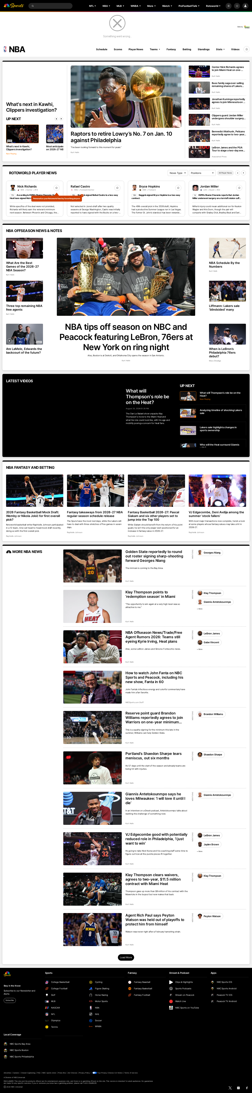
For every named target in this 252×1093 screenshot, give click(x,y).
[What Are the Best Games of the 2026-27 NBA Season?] (24, 248)
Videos (235, 49)
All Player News (225, 173)
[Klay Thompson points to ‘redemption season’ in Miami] (92, 606)
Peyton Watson (212, 916)
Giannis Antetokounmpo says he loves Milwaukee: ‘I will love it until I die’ (155, 798)
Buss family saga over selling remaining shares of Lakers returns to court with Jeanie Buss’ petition (228, 84)
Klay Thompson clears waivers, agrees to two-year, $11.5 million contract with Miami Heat (153, 879)
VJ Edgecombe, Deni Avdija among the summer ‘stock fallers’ (216, 514)
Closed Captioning (28, 1073)
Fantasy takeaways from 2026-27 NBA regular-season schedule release (95, 514)
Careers (16, 1073)
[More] (229, 6)
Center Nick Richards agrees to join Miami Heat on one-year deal (228, 68)
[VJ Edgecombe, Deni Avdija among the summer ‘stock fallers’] (217, 491)
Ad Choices (72, 1073)
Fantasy (171, 49)
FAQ (38, 1073)
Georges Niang (212, 552)
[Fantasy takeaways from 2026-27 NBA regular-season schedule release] (95, 491)
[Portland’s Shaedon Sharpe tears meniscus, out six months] (92, 767)
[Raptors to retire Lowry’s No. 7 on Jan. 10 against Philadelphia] (126, 97)
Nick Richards (27, 186)
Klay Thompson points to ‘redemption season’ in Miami (150, 594)
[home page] (14, 6)
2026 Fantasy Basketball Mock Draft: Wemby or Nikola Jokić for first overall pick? (33, 515)
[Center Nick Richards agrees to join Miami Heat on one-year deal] (199, 72)
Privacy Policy (84, 1073)
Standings (204, 49)
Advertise (7, 1073)
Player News (136, 49)
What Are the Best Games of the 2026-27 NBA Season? (22, 266)
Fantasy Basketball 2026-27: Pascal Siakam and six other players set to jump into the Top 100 (153, 515)
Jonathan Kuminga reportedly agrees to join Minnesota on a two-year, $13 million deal (228, 101)
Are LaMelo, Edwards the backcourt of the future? (24, 350)
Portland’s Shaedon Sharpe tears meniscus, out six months (153, 755)
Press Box (62, 1073)
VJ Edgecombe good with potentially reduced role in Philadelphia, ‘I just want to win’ (156, 838)
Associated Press (219, 157)
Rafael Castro (80, 186)
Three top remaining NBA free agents (24, 307)
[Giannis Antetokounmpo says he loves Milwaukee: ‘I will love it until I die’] (92, 808)
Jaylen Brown (211, 844)
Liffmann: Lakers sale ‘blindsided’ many (224, 307)
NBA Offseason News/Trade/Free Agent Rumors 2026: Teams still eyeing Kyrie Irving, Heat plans (153, 637)
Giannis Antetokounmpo (217, 601)
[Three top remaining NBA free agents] (24, 291)
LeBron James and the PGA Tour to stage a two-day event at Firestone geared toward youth (229, 149)
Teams (154, 49)
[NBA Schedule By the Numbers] (227, 248)
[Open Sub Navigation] (95, 6)
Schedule (101, 49)
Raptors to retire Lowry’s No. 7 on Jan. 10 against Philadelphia (121, 136)
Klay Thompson (212, 593)
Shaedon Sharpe (213, 754)
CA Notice (118, 1073)
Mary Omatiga (215, 361)
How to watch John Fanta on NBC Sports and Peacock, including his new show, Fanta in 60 (154, 677)
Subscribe (10, 1000)
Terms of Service (131, 1073)
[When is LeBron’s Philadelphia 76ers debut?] (227, 334)
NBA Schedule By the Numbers (224, 264)
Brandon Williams (213, 714)
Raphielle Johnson (14, 536)
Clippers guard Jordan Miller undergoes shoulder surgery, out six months (228, 117)
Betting (187, 49)
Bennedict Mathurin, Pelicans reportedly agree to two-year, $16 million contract (228, 133)
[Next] (61, 119)
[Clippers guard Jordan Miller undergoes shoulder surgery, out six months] (199, 120)
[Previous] (56, 119)
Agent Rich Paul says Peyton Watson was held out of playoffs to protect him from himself (154, 919)
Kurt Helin (75, 152)
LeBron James (212, 633)
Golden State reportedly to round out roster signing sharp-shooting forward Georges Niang (154, 556)
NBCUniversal (19, 1077)
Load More (126, 957)
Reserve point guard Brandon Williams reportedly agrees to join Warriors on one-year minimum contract (154, 717)
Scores (118, 49)
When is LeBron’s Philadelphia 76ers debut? (222, 352)
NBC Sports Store (49, 1073)
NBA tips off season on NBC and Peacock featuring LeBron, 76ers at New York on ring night (126, 337)
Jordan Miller (209, 186)
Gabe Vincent (211, 642)
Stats (219, 49)
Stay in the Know (12, 985)
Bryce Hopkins (149, 186)
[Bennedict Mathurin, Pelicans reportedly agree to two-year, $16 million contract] (199, 136)
